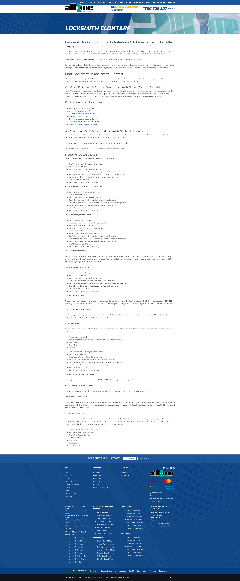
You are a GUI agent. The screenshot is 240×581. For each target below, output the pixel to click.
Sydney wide (156, 501)
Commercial (97, 475)
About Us (91, 3)
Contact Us (112, 3)
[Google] (174, 9)
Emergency (138, 3)
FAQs (148, 3)
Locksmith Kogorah (76, 550)
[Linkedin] (173, 9)
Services (101, 3)
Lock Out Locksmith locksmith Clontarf (82, 114)
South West (141, 571)
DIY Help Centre (159, 3)
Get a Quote (129, 458)
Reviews (171, 3)
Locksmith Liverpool (76, 544)
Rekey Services (102, 512)
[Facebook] (169, 9)
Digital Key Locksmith (104, 521)
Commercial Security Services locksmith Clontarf (85, 122)
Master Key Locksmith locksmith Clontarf (83, 124)
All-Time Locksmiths (74, 91)
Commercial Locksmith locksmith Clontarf (83, 119)
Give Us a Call (145, 458)
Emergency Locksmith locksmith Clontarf (83, 109)
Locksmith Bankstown (76, 562)
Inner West (94, 571)
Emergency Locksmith (73, 484)
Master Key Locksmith (105, 524)
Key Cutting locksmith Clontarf (79, 111)
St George (152, 571)
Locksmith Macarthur (76, 547)
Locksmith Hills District (77, 541)
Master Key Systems (100, 487)
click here (126, 143)
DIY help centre (81, 149)
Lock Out (96, 472)
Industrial (96, 481)
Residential (97, 478)
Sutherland (163, 571)
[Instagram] (171, 9)
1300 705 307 (155, 8)
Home (82, 3)
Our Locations (125, 3)
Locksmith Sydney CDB (77, 553)
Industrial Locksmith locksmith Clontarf (82, 127)
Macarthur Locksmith (126, 571)
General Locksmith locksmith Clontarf (81, 106)
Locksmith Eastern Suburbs (78, 556)
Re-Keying (96, 484)
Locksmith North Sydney (78, 559)
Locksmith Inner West (76, 538)
